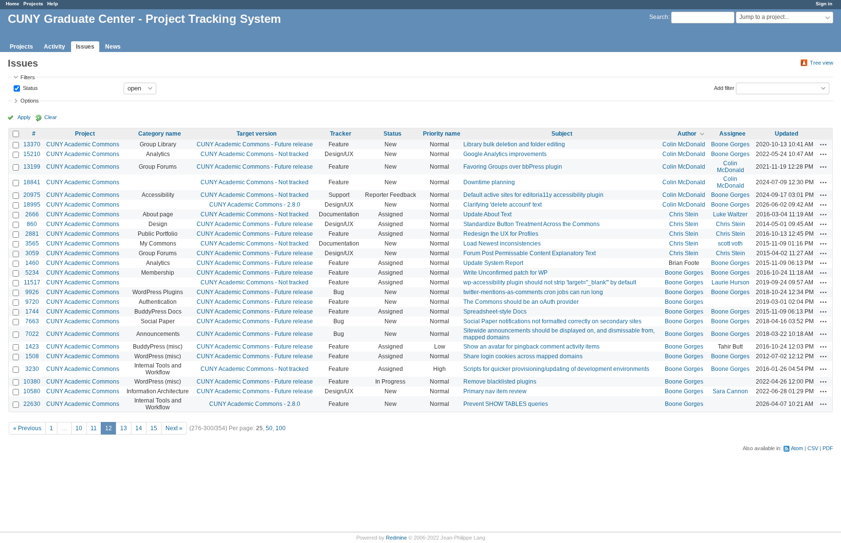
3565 (32, 243)
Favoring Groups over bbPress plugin (512, 166)
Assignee (732, 133)
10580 (31, 391)
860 (32, 224)
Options (29, 101)
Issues (85, 46)
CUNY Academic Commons (82, 144)
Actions (823, 144)
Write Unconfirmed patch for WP (505, 272)
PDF (828, 448)
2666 (32, 214)
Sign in (824, 3)
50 (269, 428)
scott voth (730, 243)
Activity (54, 46)
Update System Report (493, 263)
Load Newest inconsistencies (502, 243)
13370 (31, 144)
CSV (812, 448)
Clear (50, 117)
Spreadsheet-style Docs (495, 311)
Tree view (821, 63)
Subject (561, 133)
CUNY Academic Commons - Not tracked (255, 154)
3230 (32, 369)
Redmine (396, 538)
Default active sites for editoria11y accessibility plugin (533, 195)
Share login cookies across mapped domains (523, 356)
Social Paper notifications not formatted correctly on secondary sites (552, 321)
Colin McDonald (683, 144)
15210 (31, 154)
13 (123, 428)
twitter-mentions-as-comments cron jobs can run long (533, 292)
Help (52, 3)
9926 (32, 292)
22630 (31, 404)
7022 (32, 334)
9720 (32, 301)
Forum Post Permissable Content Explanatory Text (529, 253)
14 (138, 428)
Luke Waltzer (730, 214)
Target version (256, 133)
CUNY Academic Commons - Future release (255, 144)
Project (85, 133)
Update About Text (487, 214)
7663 (32, 321)
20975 (31, 195)
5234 (32, 272)
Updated (786, 133)
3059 (32, 253)
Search (658, 17)
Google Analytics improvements (505, 154)
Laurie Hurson (731, 282)
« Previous (27, 428)
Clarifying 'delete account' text (502, 204)
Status (29, 87)
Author (686, 133)
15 (153, 428)
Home (12, 3)
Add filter (724, 87)
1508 (32, 356)
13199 (31, 166)
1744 (32, 311)
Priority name (441, 133)
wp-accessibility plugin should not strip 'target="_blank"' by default (549, 282)
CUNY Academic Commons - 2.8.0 (254, 204)
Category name (159, 133)
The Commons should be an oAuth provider (521, 301)
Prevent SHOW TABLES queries (505, 404)
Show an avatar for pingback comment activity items (531, 346)
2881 (32, 233)
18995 (31, 204)
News (113, 46)
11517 (32, 282)
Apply (24, 117)
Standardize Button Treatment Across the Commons (531, 224)
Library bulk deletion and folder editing (514, 144)
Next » (174, 428)
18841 (31, 182)
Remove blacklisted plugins (499, 381)
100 (280, 428)
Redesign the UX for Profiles (500, 233)
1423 (32, 346)
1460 (32, 263)
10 (78, 428)
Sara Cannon (730, 391)
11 (94, 428)
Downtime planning (489, 182)
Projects (33, 3)
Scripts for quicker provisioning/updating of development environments (556, 369)
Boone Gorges (730, 144)
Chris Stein (683, 214)
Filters (27, 77)
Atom (797, 448)
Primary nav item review (495, 391)
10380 (31, 381)
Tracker (340, 133)
